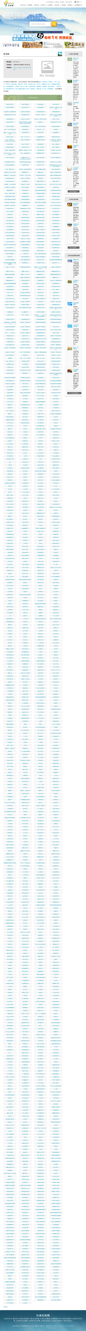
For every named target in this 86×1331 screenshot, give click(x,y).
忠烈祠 (38, 84)
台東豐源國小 (50, 89)
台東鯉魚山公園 (45, 84)
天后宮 (55, 82)
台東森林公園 (31, 84)
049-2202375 (61, 1326)
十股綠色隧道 (31, 86)
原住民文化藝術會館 (11, 84)
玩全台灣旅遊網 (50, 2)
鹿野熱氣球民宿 (33, 28)
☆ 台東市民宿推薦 (28, 32)
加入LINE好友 (69, 1326)
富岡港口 (33, 89)
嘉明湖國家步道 (10, 89)
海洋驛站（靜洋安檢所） (48, 86)
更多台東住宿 (73, 191)
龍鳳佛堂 (38, 86)
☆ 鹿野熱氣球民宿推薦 (56, 32)
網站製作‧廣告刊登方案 (66, 2)
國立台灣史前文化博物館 (45, 82)
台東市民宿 (21, 28)
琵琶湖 (17, 86)
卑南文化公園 (23, 86)
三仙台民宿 (61, 28)
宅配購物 (70, 5)
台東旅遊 (36, 5)
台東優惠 (49, 5)
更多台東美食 (73, 247)
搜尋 (54, 24)
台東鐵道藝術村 (10, 86)
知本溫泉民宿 (68, 28)
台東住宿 (23, 5)
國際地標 (38, 89)
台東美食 (43, 5)
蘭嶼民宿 (44, 28)
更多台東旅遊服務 (74, 393)
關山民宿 (40, 28)
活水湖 (44, 89)
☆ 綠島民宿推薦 (37, 32)
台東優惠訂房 (78, 5)
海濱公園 (20, 84)
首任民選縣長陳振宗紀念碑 (22, 89)
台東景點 (63, 5)
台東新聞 (56, 5)
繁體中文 (77, 2)
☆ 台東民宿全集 (46, 32)
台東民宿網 (8, 4)
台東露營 (29, 5)
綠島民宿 (27, 28)
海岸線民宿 (55, 28)
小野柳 (25, 84)
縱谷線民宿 (49, 28)
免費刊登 (57, 2)
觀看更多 (6, 1307)
